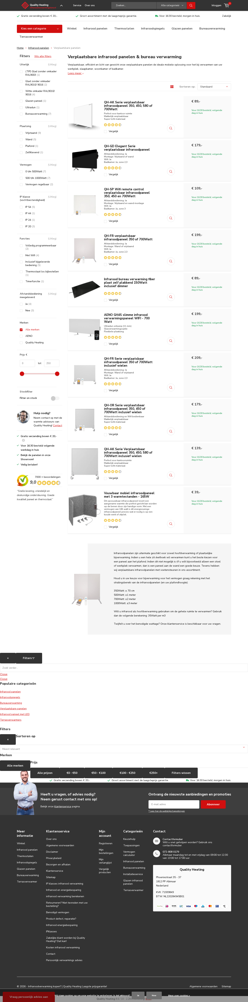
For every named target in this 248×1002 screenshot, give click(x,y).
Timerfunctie (34, 281)
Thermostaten (124, 29)
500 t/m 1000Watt (37, 178)
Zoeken (191, 5)
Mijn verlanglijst (105, 861)
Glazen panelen (182, 29)
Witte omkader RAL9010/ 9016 (40, 93)
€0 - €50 (72, 773)
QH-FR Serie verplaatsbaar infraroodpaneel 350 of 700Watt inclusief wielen (128, 362)
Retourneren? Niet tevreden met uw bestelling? (67, 904)
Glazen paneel (35, 101)
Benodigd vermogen (57, 912)
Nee (29, 310)
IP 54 (30, 207)
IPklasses (51, 931)
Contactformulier (173, 839)
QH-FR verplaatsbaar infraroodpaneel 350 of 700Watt (128, 237)
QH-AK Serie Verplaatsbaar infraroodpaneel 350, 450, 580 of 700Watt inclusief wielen (128, 452)
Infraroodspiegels (153, 29)
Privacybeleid (53, 858)
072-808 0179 (171, 851)
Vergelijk (113, 131)
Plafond (31, 146)
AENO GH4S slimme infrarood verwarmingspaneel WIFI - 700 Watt (127, 318)
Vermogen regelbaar (39, 184)
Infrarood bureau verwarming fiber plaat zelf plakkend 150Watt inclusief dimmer (129, 282)
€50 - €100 (98, 773)
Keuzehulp (129, 839)
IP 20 (30, 226)
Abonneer (213, 804)
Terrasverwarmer (31, 37)
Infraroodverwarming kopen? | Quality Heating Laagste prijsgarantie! (67, 986)
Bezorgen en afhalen (58, 864)
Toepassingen (131, 845)
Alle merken (32, 329)
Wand (30, 139)
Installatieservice (133, 874)
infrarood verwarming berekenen (65, 896)
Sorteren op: (187, 86)
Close (3, 674)
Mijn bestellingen (106, 851)
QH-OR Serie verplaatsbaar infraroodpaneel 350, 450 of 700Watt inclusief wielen (124, 408)
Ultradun (32, 107)
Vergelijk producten (105, 870)
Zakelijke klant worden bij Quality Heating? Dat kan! (65, 939)
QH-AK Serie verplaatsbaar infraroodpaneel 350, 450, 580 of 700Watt (128, 105)
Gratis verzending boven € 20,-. (39, 16)
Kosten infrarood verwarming (63, 947)
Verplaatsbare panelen (13, 708)
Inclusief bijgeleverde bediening (37, 263)
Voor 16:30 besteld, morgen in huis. (179, 16)
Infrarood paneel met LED (15, 714)
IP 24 (30, 220)
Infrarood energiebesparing (62, 925)
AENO (28, 336)
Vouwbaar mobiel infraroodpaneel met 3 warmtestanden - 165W (129, 495)
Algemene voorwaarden (60, 845)
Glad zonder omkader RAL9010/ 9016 (37, 83)
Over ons (90, 5)
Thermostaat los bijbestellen (42, 273)
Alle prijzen (44, 773)
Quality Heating (34, 342)
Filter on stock (28, 398)
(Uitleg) (52, 64)
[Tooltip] (23, 441)
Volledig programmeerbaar (40, 247)
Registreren (105, 843)
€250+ (153, 773)
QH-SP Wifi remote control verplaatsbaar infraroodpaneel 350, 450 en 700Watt (127, 192)
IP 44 (30, 213)
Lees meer (75, 73)
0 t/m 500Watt (35, 171)
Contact (57, 425)
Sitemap (51, 877)
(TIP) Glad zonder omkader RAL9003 (41, 73)
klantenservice (62, 806)
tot (38, 363)
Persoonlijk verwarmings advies (64, 960)
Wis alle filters (42, 56)
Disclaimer (52, 852)
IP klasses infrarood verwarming (64, 883)
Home (20, 48)
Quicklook (171, 128)
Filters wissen (181, 773)
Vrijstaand (33, 133)
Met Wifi (32, 255)
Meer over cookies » (179, 995)
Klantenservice (54, 871)
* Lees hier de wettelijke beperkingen (167, 811)
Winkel (72, 29)
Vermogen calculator (129, 853)
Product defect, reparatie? (61, 918)
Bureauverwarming (212, 29)
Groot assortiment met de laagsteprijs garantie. (108, 16)
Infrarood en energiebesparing (63, 890)
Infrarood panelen (95, 29)
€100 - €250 (127, 773)
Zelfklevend (34, 152)
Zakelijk (226, 16)
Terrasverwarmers (10, 720)
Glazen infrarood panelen (133, 882)
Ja (28, 304)
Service (77, 5)
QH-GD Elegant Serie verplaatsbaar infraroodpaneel (127, 148)
